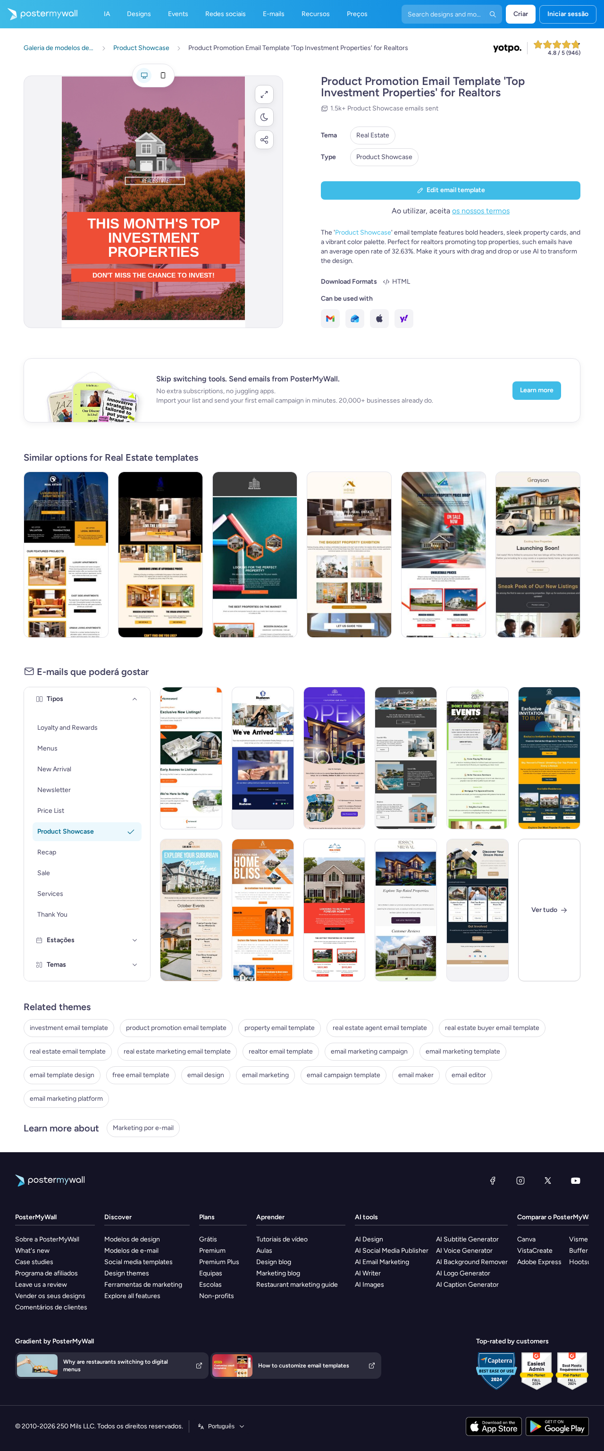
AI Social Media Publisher (391, 1251)
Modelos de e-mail (131, 1251)
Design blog (273, 1262)
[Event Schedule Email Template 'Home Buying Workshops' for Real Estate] (477, 758)
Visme (578, 1239)
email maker (416, 1075)
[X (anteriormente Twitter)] (547, 1180)
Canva (526, 1239)
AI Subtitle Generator (467, 1239)
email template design (62, 1075)
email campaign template (343, 1075)
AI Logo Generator (463, 1273)
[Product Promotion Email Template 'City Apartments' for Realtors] (66, 555)
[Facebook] (492, 1180)
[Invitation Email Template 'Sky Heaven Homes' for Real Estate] (549, 758)
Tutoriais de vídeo (282, 1239)
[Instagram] (520, 1180)
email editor (469, 1075)
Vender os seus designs (50, 1296)
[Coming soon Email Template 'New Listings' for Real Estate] (537, 555)
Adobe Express (539, 1262)
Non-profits (216, 1296)
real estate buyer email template (492, 1028)
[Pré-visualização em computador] (143, 75)
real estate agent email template (380, 1028)
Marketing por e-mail (143, 1128)
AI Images (369, 1285)
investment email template (69, 1028)
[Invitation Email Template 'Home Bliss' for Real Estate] (263, 910)
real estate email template (68, 1051)
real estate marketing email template (177, 1051)
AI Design (369, 1239)
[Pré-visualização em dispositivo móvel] (162, 75)
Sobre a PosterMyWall (47, 1239)
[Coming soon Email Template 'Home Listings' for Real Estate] (191, 758)
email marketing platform (66, 1099)
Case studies (34, 1262)
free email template (140, 1075)
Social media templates (138, 1262)
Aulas (264, 1251)
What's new (32, 1251)
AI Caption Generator (467, 1285)
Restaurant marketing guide (297, 1285)
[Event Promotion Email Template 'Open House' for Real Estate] (334, 758)
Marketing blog (278, 1273)
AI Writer (368, 1273)
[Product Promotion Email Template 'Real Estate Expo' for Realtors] (349, 555)
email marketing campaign (369, 1051)
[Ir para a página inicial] (38, 14)
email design (205, 1075)
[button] (264, 94)
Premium (212, 1251)
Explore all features (132, 1296)
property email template (279, 1028)
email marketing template (463, 1051)
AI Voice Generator (464, 1251)
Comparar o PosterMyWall (556, 1217)
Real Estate (372, 135)
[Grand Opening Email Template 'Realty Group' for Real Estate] (263, 758)
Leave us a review (41, 1285)
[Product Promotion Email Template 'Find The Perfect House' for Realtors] (254, 555)
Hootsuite (584, 1262)
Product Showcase (384, 157)
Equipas (210, 1273)
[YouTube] (575, 1180)
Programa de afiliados (46, 1273)
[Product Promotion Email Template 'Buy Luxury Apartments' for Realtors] (160, 555)
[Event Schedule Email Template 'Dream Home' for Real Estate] (191, 910)
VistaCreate (535, 1251)
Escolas (210, 1285)
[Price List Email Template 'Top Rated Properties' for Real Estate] (406, 910)
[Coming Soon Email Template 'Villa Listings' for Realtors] (406, 758)
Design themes (126, 1273)
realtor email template (281, 1051)
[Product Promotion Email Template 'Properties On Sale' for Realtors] (443, 555)
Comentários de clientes (51, 1307)
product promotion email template (176, 1028)
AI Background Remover (472, 1262)
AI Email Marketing (382, 1262)
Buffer (578, 1251)
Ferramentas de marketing (143, 1285)
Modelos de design (132, 1239)
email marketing (265, 1075)
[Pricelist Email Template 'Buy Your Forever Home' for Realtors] (334, 910)
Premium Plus (219, 1262)
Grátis (208, 1239)
